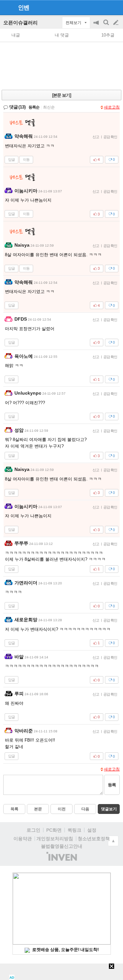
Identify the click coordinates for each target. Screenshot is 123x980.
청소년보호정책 (94, 838)
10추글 (107, 35)
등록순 (34, 107)
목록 (14, 809)
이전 (62, 809)
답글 (11, 159)
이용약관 (22, 838)
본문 (38, 809)
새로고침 (112, 107)
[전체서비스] (115, 7)
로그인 (33, 830)
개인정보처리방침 (54, 838)
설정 (91, 830)
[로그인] (103, 7)
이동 (26, 159)
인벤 (23, 7)
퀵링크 (74, 830)
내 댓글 (62, 35)
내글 (15, 35)
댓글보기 (109, 809)
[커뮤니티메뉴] (7, 7)
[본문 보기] (61, 95)
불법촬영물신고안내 (61, 846)
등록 (112, 784)
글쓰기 (116, 22)
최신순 (49, 107)
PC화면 (54, 830)
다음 (85, 809)
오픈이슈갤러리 (20, 22)
